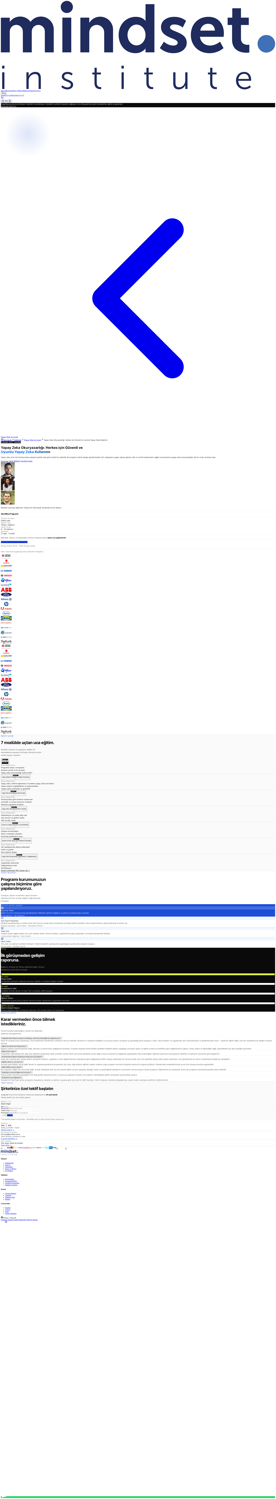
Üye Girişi (9, 95)
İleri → (10, 1115)
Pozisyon (8, 1113)
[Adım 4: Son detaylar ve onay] (7, 1106)
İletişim (7, 1199)
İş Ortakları (9, 1171)
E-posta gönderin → (9, 1138)
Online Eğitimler (10, 1213)
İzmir (7, 1212)
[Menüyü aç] (10, 101)
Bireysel (3, 91)
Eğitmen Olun (10, 1197)
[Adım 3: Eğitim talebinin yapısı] (5, 1106)
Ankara (7, 1210)
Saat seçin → (6, 1145)
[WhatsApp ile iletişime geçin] (138, 1497)
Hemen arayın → (7, 1130)
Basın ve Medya (10, 1169)
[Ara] (3, 101)
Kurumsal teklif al (8, 106)
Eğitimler (17, 440)
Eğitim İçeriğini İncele (23, 461)
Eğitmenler (9, 1167)
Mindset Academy (11, 1185)
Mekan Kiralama (28, 91)
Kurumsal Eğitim (11, 1181)
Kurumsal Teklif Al (8, 461)
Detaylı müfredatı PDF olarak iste (15, 870)
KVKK (26, 1220)
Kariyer (7, 1165)
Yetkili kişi (5, 1110)
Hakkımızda (9, 1163)
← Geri (4, 1115)
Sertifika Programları (12, 1183)
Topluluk (8, 1195)
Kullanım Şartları (7, 1220)
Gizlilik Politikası (18, 1220)
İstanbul (8, 1208)
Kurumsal (9, 91)
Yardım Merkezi (10, 1193)
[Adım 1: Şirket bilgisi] (2, 1106)
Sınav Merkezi (18, 91)
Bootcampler (9, 1179)
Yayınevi (37, 91)
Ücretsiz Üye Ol (18, 95)
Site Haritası (33, 1220)
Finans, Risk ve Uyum (32, 440)
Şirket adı (5, 1108)
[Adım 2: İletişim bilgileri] (3, 1106)
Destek (3, 95)
